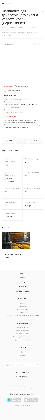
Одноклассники (28, 387)
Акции (22, 278)
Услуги (22, 282)
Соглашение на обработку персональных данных (22, 315)
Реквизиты (22, 312)
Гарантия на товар (22, 334)
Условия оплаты (22, 327)
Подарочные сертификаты (23, 340)
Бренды (22, 286)
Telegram (17, 387)
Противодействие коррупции (22, 337)
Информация (22, 323)
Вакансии (22, 306)
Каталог (22, 273)
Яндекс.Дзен (33, 387)
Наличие (22, 141)
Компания (22, 299)
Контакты (22, 303)
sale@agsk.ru (24, 377)
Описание (8, 141)
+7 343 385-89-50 (23, 373)
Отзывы (35, 141)
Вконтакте (11, 387)
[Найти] (40, 3)
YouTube (22, 387)
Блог (22, 352)
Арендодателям (22, 309)
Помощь (22, 347)
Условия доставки (22, 330)
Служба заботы (22, 291)
